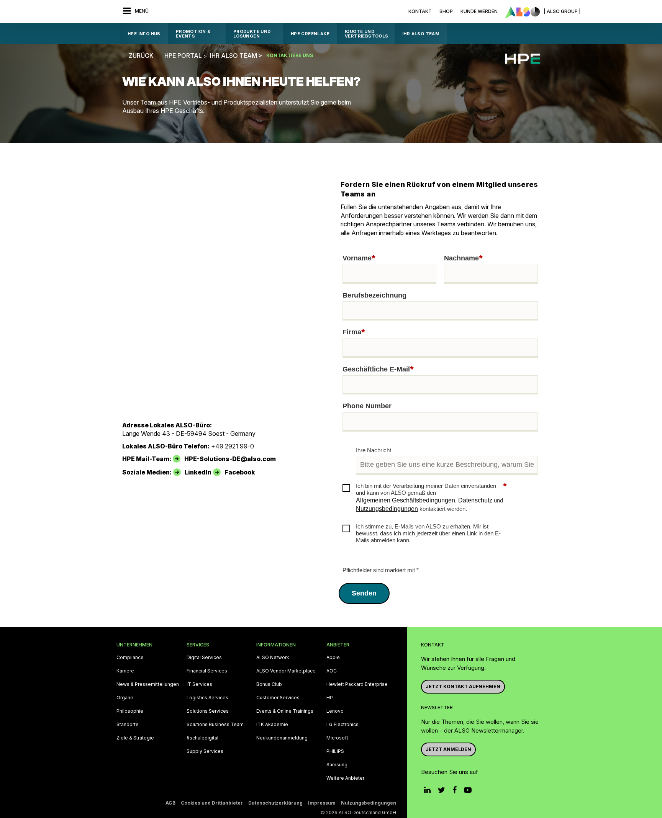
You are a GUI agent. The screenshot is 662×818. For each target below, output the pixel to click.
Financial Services (207, 671)
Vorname (358, 258)
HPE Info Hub (144, 33)
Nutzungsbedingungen (387, 509)
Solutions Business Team (215, 724)
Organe (124, 697)
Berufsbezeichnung (374, 295)
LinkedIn (198, 472)
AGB (170, 803)
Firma (353, 332)
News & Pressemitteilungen (147, 684)
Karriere (125, 671)
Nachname (463, 258)
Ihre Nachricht (373, 450)
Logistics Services (207, 697)
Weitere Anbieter (345, 778)
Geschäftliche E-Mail (378, 369)
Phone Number (367, 406)
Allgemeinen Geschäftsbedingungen (405, 500)
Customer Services (278, 697)
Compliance (130, 657)
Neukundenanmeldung (282, 738)
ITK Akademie (272, 724)
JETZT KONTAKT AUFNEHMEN (463, 686)
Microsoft (337, 738)
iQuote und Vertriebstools (366, 33)
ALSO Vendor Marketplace (286, 671)
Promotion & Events (193, 33)
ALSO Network (272, 657)
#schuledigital (202, 738)
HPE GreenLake (310, 33)
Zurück (141, 55)
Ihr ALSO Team (420, 33)
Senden (364, 593)
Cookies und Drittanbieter (212, 803)
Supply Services (205, 751)
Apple (333, 657)
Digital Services (204, 657)
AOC (331, 671)
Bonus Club (269, 684)
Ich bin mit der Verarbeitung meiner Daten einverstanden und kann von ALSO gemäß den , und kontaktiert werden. (431, 497)
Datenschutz (475, 500)
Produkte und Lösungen (252, 33)
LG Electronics (342, 724)
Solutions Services (208, 711)
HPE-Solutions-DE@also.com (230, 459)
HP (329, 697)
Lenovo (335, 711)
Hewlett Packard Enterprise (357, 684)
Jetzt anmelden (448, 749)
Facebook (239, 472)
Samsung (336, 764)
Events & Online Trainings (284, 711)
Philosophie (129, 711)
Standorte (127, 724)
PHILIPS (335, 751)
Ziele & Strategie (135, 738)
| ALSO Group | (562, 11)
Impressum (322, 803)
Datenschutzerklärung (275, 803)
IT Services (199, 684)
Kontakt (420, 11)
